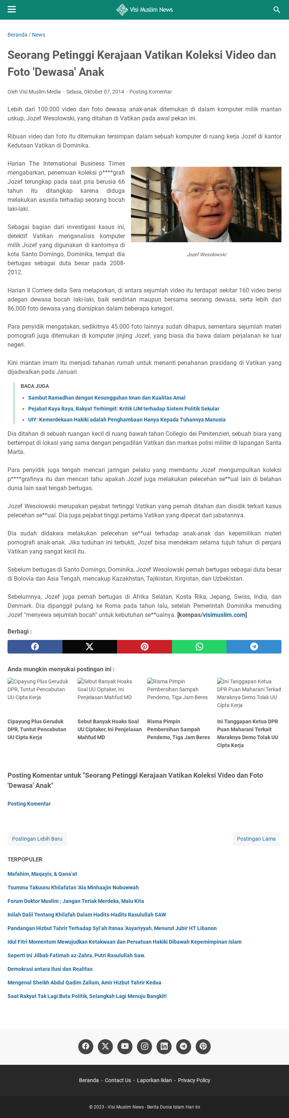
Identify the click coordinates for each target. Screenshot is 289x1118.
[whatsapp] (199, 647)
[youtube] (124, 1046)
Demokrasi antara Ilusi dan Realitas (50, 969)
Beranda (89, 1080)
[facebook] (35, 647)
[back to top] (273, 1101)
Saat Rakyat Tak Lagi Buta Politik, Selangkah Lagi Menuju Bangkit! (87, 996)
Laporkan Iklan (154, 1080)
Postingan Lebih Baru (37, 839)
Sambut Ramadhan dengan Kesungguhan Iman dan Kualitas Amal (107, 398)
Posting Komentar (150, 92)
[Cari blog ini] (276, 9)
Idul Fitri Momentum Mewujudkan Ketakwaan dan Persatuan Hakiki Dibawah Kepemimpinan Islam (125, 942)
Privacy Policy (194, 1080)
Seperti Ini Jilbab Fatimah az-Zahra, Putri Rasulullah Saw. (76, 955)
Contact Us (118, 1080)
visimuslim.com (224, 614)
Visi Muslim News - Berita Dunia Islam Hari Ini (154, 1107)
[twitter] (89, 647)
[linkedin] (164, 1046)
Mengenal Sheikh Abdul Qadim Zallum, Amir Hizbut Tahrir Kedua (84, 983)
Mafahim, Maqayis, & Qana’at (42, 874)
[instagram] (144, 1046)
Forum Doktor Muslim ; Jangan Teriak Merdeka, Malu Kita (76, 901)
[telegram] (254, 647)
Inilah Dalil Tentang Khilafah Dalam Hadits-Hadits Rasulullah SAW (87, 915)
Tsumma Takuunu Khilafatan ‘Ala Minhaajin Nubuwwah (73, 887)
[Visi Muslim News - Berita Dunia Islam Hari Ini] (144, 10)
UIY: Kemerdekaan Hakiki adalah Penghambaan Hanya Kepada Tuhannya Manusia (127, 420)
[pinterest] (144, 647)
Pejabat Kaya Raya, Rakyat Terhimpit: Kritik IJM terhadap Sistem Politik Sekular (123, 409)
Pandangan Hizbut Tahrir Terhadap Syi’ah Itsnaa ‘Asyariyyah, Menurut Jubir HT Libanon (112, 928)
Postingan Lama (256, 839)
